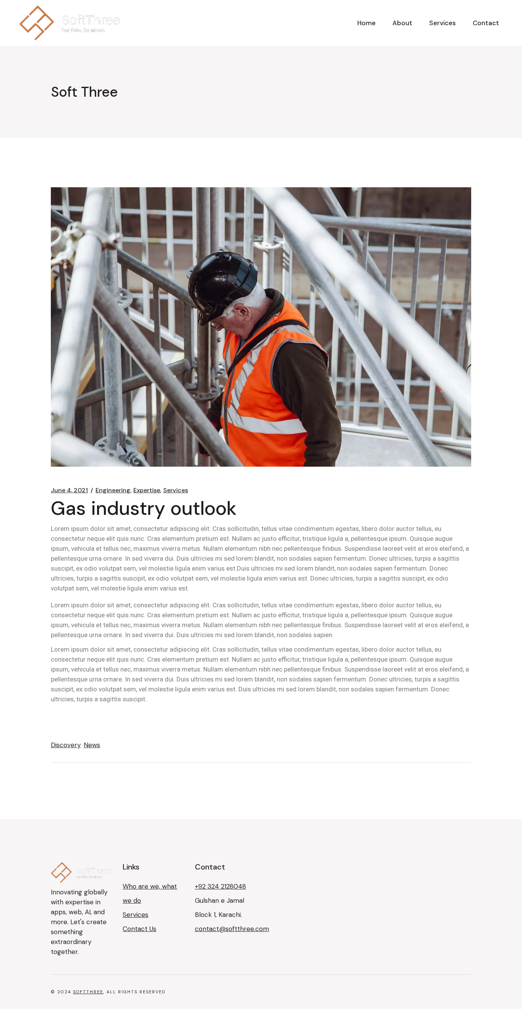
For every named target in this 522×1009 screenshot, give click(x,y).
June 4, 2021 (69, 490)
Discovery (66, 745)
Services (175, 490)
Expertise (146, 490)
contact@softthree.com (232, 929)
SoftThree (88, 991)
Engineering (113, 490)
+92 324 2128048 (220, 886)
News (92, 745)
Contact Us (139, 929)
